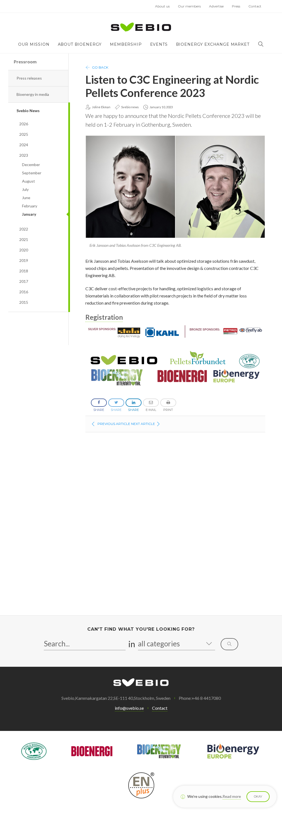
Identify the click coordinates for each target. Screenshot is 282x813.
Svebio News (28, 110)
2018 (23, 271)
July (25, 189)
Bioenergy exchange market (213, 44)
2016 (23, 291)
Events (159, 44)
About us (162, 6)
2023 (23, 155)
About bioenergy (80, 44)
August (28, 181)
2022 (23, 229)
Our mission (33, 44)
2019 (23, 260)
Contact (254, 6)
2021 (23, 239)
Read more (232, 796)
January (29, 214)
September (31, 172)
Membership (126, 44)
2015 (23, 302)
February (29, 206)
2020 (23, 250)
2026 (23, 123)
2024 (23, 144)
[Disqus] (175, 525)
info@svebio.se (129, 708)
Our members (189, 6)
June (26, 197)
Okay (258, 796)
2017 (23, 281)
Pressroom (25, 61)
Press (236, 6)
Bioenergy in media (33, 94)
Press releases (29, 78)
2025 (23, 134)
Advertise (216, 6)
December (31, 164)
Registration (104, 317)
